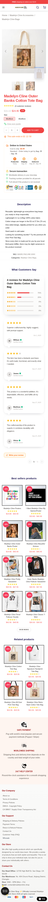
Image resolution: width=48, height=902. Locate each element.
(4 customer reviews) (23, 106)
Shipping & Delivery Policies (13, 821)
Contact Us (7, 831)
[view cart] (44, 7)
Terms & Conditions (10, 799)
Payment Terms (9, 824)
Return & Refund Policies (12, 828)
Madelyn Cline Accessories (21, 15)
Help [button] (43, 899)
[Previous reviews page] (30, 461)
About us (6, 796)
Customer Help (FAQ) (11, 835)
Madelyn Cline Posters (12, 508)
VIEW (12, 503)
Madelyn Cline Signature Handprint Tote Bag (35, 668)
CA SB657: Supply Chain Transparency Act (19, 809)
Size (5, 115)
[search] (37, 7)
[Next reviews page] (42, 461)
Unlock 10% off (5, 891)
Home (4, 15)
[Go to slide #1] (18, 86)
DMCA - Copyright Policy (12, 806)
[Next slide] (42, 51)
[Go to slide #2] (30, 86)
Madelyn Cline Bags (11, 19)
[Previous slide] (5, 51)
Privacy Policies (9, 803)
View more (24, 630)
